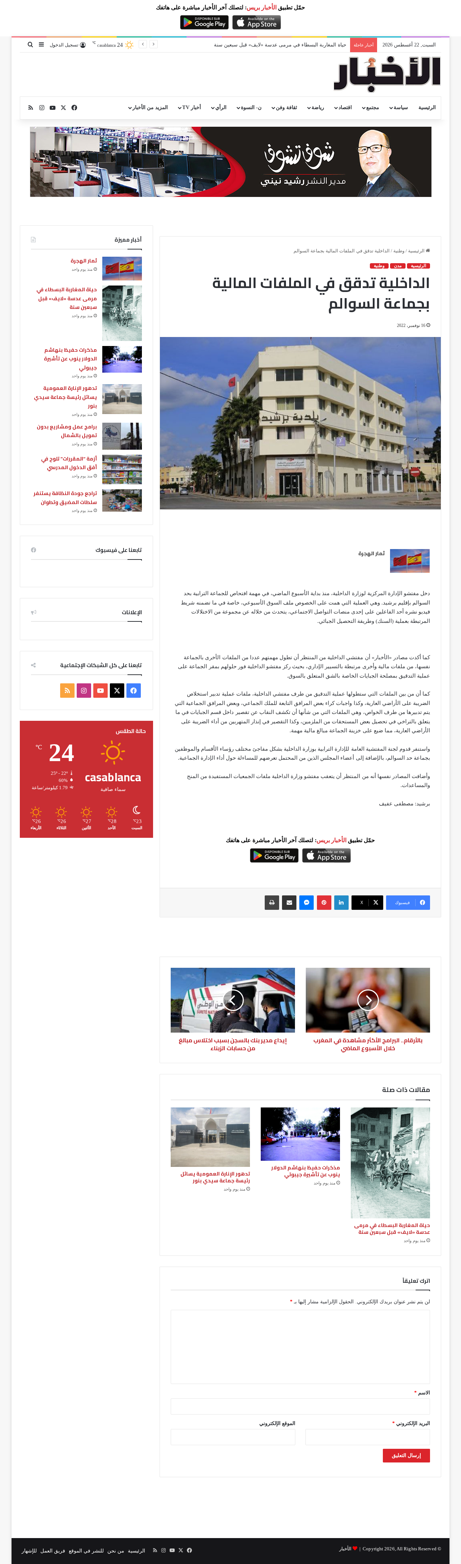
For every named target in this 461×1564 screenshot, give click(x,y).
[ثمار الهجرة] (410, 561)
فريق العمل (52, 1551)
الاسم (422, 1393)
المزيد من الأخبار (150, 107)
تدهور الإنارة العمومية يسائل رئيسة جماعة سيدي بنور (215, 1177)
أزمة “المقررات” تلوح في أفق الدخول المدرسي (69, 463)
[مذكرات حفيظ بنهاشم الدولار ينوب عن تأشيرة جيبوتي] (300, 1134)
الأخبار (345, 1548)
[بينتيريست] (324, 902)
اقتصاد (345, 107)
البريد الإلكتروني (411, 1423)
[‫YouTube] (100, 690)
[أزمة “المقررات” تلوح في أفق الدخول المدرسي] (122, 470)
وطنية (398, 250)
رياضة (318, 107)
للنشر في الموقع (86, 1551)
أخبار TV (191, 107)
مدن (398, 265)
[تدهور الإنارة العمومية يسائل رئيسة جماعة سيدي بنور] (210, 1137)
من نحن (115, 1551)
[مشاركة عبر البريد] (289, 902)
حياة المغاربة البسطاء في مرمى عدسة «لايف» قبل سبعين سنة (392, 1229)
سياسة (401, 107)
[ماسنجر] (306, 902)
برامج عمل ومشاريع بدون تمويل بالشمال (67, 431)
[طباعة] (272, 902)
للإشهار (29, 1551)
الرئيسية (427, 107)
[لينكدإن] (341, 902)
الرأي (221, 107)
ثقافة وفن (286, 107)
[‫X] (117, 690)
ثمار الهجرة (371, 553)
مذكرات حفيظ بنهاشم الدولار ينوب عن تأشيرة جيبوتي (290, 45)
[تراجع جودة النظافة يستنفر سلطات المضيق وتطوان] (122, 500)
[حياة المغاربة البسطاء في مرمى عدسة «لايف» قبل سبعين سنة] (390, 1162)
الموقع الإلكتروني (277, 1423)
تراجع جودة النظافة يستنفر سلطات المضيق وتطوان (65, 498)
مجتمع (372, 107)
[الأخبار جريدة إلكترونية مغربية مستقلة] (387, 74)
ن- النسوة (251, 107)
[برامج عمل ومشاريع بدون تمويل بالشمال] (122, 436)
